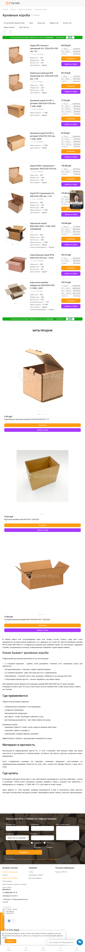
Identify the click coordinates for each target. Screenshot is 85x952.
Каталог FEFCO (61, 872)
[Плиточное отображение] (4, 31)
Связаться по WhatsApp (37, 845)
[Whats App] (73, 37)
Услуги (5, 875)
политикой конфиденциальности (49, 859)
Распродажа (7, 881)
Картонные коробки (10, 878)
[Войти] (76, 3)
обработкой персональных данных (26, 859)
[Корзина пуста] (81, 3)
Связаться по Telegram (50, 845)
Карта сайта (6, 887)
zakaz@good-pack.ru (10, 896)
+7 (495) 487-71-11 (9, 893)
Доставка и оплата (36, 875)
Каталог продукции (9, 872)
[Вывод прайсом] (10, 31)
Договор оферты (35, 878)
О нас (31, 872)
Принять (10, 941)
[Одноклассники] (70, 37)
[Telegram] (67, 37)
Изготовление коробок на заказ (14, 884)
